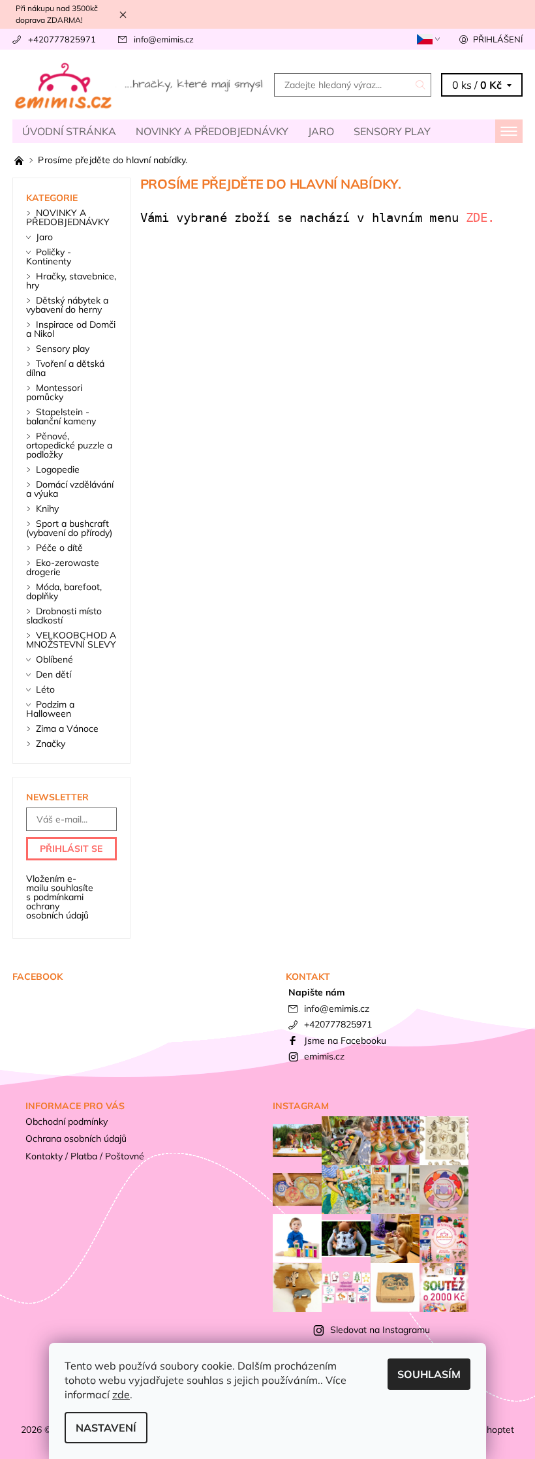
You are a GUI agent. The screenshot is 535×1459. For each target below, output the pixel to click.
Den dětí (53, 674)
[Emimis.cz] (140, 84)
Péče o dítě (59, 548)
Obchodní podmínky (66, 1121)
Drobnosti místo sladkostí (64, 615)
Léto (45, 689)
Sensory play (392, 131)
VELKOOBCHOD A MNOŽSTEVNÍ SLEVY (71, 639)
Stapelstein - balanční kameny (61, 416)
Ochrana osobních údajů (76, 1138)
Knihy (47, 508)
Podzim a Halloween (50, 708)
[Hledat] (420, 85)
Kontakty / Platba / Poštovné (84, 1156)
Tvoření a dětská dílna (65, 368)
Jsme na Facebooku (345, 1040)
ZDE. (484, 218)
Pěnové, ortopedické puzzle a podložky (69, 445)
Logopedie (58, 469)
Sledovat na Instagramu (380, 1330)
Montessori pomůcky (54, 392)
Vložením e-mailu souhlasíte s (59, 897)
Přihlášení (498, 39)
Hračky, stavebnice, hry (71, 280)
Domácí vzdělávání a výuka (70, 488)
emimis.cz (324, 1056)
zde (121, 1394)
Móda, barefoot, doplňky (64, 591)
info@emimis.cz (164, 39)
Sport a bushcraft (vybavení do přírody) (69, 528)
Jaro (321, 131)
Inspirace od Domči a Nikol (70, 329)
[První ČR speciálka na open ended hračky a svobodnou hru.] (20, 160)
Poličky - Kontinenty (48, 256)
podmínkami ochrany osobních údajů (57, 906)
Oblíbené (54, 659)
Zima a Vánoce (67, 728)
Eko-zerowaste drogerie (62, 567)
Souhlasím (429, 1374)
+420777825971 (62, 39)
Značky (50, 743)
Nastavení (106, 1427)
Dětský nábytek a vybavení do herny (67, 304)
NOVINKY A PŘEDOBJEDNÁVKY (212, 131)
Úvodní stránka (69, 131)
